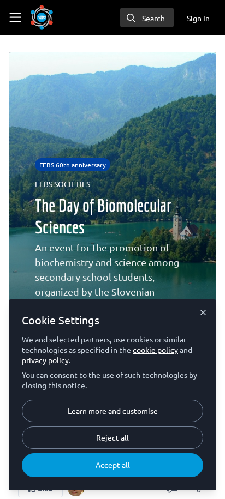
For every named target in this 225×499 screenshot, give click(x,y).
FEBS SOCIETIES (62, 184)
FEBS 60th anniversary (72, 164)
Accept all (113, 465)
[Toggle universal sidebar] (15, 17)
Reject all (112, 437)
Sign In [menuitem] (198, 18)
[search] (147, 17)
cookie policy (155, 349)
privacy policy (45, 360)
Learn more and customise (113, 411)
